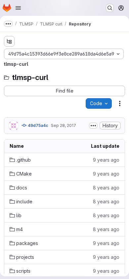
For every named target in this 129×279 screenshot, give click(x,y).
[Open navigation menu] (18, 8)
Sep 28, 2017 (63, 125)
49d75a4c (37, 125)
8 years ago (106, 187)
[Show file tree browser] (9, 41)
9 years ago (106, 160)
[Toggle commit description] (93, 126)
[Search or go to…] (110, 8)
